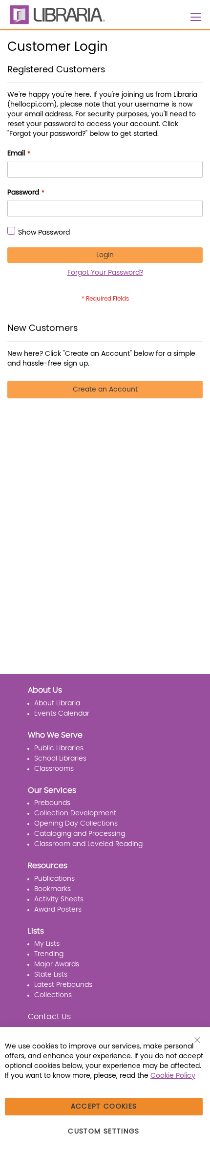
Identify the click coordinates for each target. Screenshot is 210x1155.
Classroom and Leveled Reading (88, 844)
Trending (48, 954)
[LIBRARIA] (56, 14)
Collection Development (75, 813)
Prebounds (52, 803)
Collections (53, 995)
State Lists (50, 974)
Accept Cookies (104, 1106)
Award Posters (58, 909)
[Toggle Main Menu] (196, 17)
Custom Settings (103, 1131)
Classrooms (54, 768)
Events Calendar (61, 713)
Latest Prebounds (63, 984)
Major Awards (56, 964)
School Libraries (60, 758)
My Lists (47, 943)
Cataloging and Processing (79, 833)
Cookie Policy (172, 1075)
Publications (54, 878)
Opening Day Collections (76, 823)
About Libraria (57, 703)
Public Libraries (59, 748)
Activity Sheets (59, 899)
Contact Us (49, 1017)
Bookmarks (52, 889)
